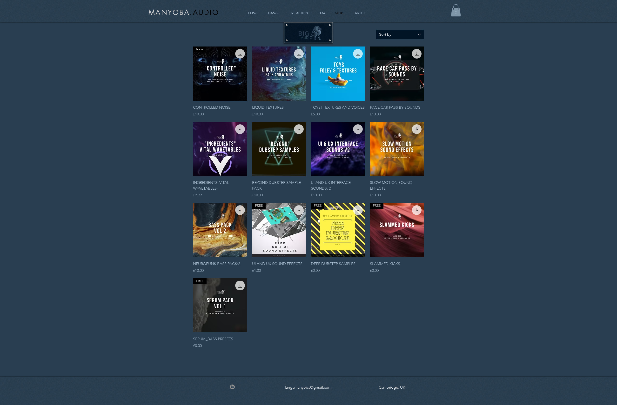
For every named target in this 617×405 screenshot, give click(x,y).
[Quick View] (279, 73)
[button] (456, 10)
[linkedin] (232, 387)
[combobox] (400, 34)
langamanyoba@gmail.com (308, 387)
